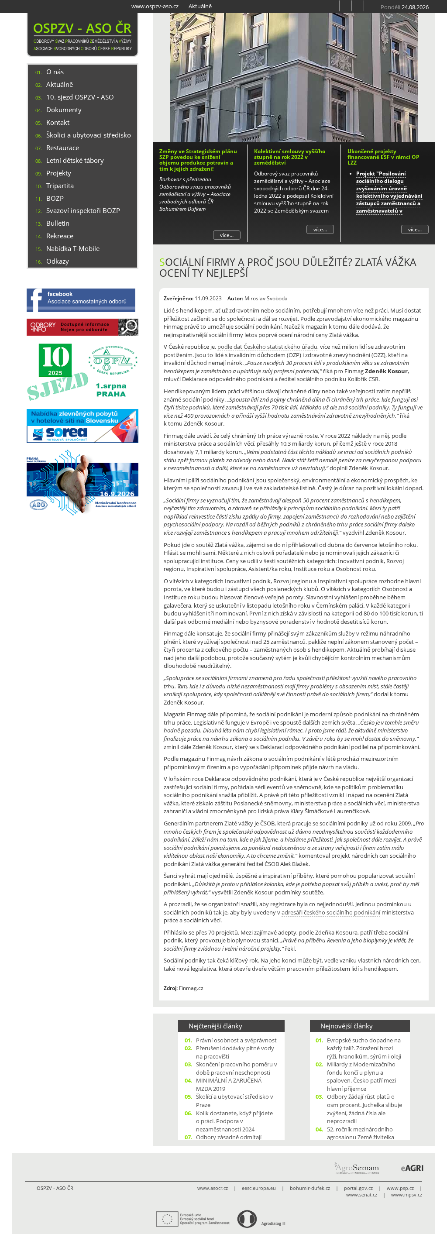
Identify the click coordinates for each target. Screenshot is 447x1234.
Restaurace (62, 147)
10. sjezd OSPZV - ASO (80, 97)
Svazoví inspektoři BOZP (83, 210)
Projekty (58, 172)
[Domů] (82, 35)
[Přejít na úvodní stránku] (333, 5)
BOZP (55, 198)
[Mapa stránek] (358, 5)
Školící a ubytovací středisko (88, 135)
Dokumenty (64, 109)
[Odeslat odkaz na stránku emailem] (370, 5)
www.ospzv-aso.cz (155, 6)
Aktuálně (200, 6)
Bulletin (57, 223)
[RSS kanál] (346, 5)
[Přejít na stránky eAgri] (412, 1168)
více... (227, 235)
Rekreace (59, 235)
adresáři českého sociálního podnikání (331, 912)
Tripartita (60, 185)
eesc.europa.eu (259, 1188)
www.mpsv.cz (406, 1195)
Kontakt (57, 122)
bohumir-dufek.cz (310, 1188)
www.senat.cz (361, 1195)
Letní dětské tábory (75, 160)
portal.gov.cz (358, 1188)
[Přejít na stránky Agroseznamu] (356, 1168)
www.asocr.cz (212, 1188)
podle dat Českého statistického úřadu (267, 347)
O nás (55, 71)
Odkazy (57, 261)
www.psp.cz (400, 1188)
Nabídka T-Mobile (73, 248)
